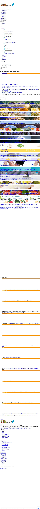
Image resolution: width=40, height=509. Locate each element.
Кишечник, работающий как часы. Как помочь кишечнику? (11, 142)
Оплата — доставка (5, 437)
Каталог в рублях (3, 428)
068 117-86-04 (3, 452)
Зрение (3, 446)
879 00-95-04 (3, 19)
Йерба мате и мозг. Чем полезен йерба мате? (9, 119)
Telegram (3, 23)
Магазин (3, 28)
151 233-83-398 (3, 13)
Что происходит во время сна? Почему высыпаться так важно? (12, 138)
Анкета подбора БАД (5, 434)
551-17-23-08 (3, 454)
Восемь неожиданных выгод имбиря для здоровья (10, 127)
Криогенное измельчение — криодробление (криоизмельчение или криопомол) (16, 198)
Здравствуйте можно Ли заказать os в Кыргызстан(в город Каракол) (16, 300)
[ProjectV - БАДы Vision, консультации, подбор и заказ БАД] (7, 6)
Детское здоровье (5, 445)
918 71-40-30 (3, 20)
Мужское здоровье (5, 443)
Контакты (3, 61)
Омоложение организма (6, 447)
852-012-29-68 (4, 458)
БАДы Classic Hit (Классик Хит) (7, 442)
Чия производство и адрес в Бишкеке (10, 357)
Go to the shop (4, 10)
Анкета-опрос (4, 56)
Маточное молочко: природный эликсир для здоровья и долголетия (13, 110)
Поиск (1, 68)
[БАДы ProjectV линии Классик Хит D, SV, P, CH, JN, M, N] (18, 419)
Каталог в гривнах (9, 428)
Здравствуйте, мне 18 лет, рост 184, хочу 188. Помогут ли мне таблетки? (16, 402)
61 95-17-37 (3, 18)
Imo (2, 24)
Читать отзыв (20, 289)
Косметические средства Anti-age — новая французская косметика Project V (14, 174)
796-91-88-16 (3, 455)
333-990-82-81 (3, 456)
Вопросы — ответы (5, 435)
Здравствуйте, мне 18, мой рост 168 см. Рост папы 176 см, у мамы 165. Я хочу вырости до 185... (19, 391)
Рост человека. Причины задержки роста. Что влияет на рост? (12, 123)
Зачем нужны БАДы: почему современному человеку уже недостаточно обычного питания (17, 103)
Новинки (3, 450)
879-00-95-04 (3, 459)
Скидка (3, 431)
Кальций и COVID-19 (4, 151)
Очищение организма (5, 449)
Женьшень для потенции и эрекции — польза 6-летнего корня (12, 107)
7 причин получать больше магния (7, 130)
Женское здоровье (5, 444)
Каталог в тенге (19, 428)
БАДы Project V (4, 441)
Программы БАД (4, 55)
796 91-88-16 (3, 14)
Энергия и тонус (4, 448)
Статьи (3, 58)
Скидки (3, 57)
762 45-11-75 (3, 16)
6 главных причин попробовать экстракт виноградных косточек (12, 134)
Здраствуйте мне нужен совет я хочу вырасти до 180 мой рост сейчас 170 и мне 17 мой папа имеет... (19, 368)
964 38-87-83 (3, 457)
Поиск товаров (2, 67)
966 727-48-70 (3, 12)
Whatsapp (3, 22)
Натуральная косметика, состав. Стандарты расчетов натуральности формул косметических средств (19, 160)
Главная (3, 27)
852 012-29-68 (4, 17)
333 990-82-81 (3, 15)
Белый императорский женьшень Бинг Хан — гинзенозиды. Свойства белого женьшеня (17, 183)
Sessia (3, 432)
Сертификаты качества (5, 436)
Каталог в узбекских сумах (26, 428)
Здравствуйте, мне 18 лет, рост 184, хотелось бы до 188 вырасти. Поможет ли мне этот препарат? (20, 413)
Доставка (3, 60)
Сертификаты (4, 59)
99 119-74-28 (3, 460)
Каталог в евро (14, 428)
